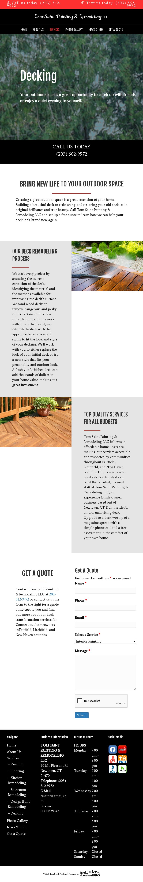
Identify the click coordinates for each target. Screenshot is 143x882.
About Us (38, 29)
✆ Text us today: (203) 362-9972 (108, 4)
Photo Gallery (74, 29)
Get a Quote (116, 29)
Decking (17, 813)
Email (81, 617)
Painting (17, 764)
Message (82, 651)
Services (54, 29)
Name (80, 583)
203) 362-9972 (72, 154)
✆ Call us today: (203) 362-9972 (34, 4)
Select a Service (87, 634)
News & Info (96, 29)
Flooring (17, 771)
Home (24, 29)
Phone (81, 600)
